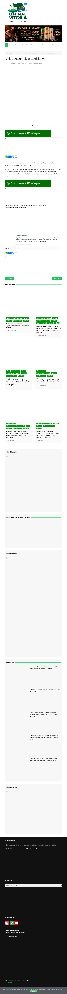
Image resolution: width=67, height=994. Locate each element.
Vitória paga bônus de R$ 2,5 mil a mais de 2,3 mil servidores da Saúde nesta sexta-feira (30, 845)
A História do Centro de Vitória (26, 63)
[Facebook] (11, 248)
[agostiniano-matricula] (33, 145)
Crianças (49, 423)
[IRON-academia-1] (33, 264)
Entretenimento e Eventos (43, 320)
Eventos (26, 318)
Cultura (49, 318)
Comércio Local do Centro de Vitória (15, 426)
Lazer (38, 323)
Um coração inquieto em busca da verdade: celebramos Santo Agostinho (47, 381)
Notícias (11, 45)
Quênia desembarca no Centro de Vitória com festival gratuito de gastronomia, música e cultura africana (44, 714)
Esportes (39, 426)
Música (44, 323)
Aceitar (33, 991)
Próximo (56, 278)
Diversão (55, 318)
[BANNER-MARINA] (22, 811)
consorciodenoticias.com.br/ (23, 244)
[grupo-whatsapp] (28, 133)
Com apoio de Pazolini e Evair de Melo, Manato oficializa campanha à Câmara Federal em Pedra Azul (44, 737)
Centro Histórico (19, 45)
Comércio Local (30, 45)
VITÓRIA (26, 320)
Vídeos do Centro (41, 45)
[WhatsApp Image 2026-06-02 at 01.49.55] (33, 605)
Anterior (10, 278)
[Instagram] (8, 248)
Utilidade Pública (51, 45)
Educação (19, 318)
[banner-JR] (33, 482)
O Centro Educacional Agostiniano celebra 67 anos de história (17, 326)
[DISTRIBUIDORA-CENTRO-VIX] (33, 33)
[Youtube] (6, 248)
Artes (8, 370)
